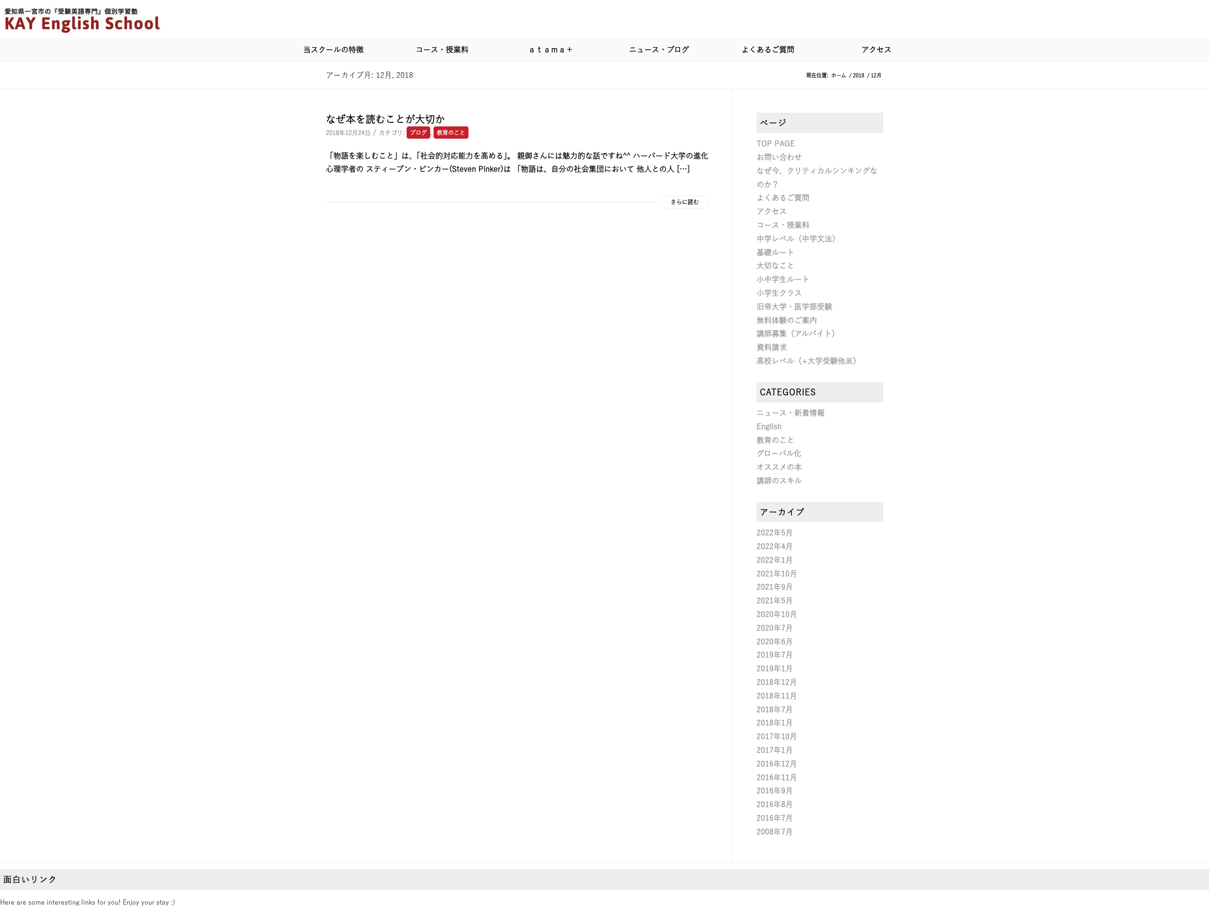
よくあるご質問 (783, 197)
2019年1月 (775, 668)
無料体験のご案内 (787, 320)
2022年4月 (775, 546)
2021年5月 (775, 600)
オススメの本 (779, 467)
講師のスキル (779, 480)
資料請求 (772, 347)
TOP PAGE (776, 143)
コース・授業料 (783, 225)
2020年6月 (775, 641)
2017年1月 (775, 750)
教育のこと (451, 132)
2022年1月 (775, 560)
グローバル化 (779, 453)
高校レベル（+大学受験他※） (808, 361)
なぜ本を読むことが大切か (385, 119)
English (769, 426)
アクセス (772, 211)
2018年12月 (777, 682)
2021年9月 (775, 587)
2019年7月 (775, 654)
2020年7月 (775, 628)
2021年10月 (777, 573)
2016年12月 (777, 763)
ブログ (418, 132)
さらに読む (685, 202)
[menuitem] (333, 49)
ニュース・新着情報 (791, 412)
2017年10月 (777, 736)
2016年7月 (775, 818)
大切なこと (775, 265)
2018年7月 (775, 709)
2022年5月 (775, 532)
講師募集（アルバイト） (798, 333)
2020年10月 (777, 614)
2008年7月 (775, 831)
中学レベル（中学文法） (798, 238)
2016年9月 (775, 790)
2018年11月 (777, 695)
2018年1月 (775, 722)
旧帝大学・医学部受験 (794, 306)
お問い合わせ (779, 157)
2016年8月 (775, 804)
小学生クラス (779, 293)
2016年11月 (777, 777)
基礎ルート (775, 252)
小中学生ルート (783, 279)
